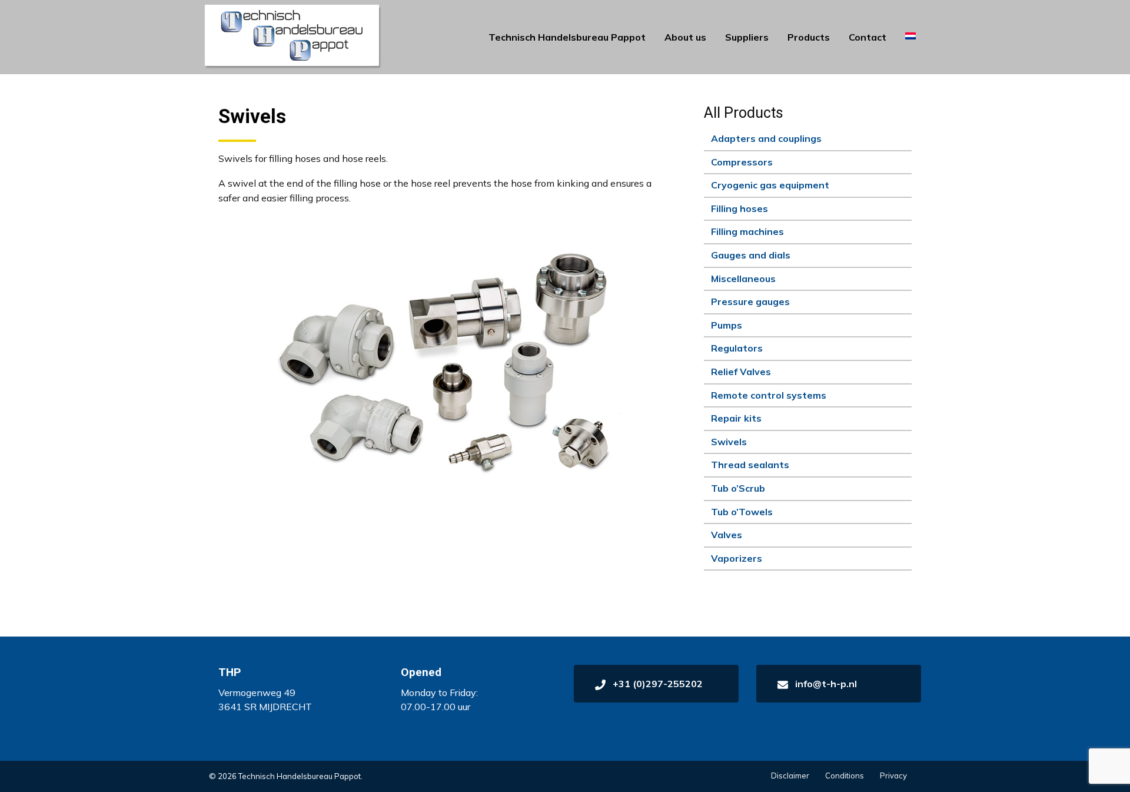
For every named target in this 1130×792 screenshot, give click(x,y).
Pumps (726, 325)
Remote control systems (768, 395)
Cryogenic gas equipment (770, 185)
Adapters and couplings (766, 138)
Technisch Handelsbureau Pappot (567, 37)
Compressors (742, 162)
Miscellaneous (743, 278)
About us (685, 37)
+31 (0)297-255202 (656, 684)
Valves (726, 535)
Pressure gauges (750, 301)
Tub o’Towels (742, 512)
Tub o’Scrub (738, 488)
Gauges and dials (750, 255)
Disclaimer (790, 775)
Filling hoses (739, 208)
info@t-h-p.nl (825, 684)
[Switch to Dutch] (910, 36)
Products (808, 37)
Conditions (844, 775)
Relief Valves (741, 371)
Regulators (737, 348)
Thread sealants (750, 464)
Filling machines (747, 231)
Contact (867, 37)
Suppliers (747, 37)
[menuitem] (567, 37)
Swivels (729, 442)
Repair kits (736, 418)
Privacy (893, 775)
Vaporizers (736, 558)
